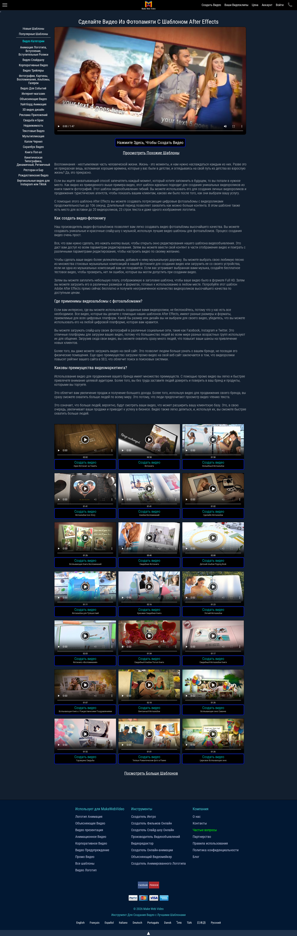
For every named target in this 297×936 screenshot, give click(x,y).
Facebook (143, 885)
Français (95, 922)
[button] (85, 442)
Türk (189, 922)
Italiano (123, 922)
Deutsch (137, 922)
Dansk (167, 922)
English (80, 922)
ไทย (179, 922)
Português (153, 922)
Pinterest (154, 885)
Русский (216, 922)
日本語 (201, 922)
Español (109, 922)
